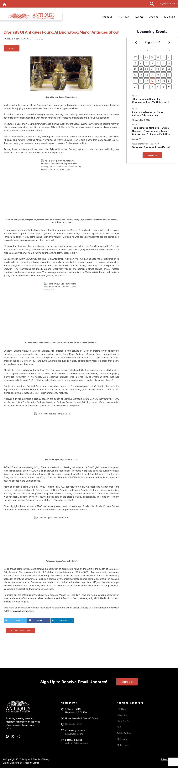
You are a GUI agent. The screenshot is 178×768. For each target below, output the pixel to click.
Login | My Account (168, 3)
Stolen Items (123, 745)
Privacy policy (168, 759)
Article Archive (124, 733)
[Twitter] (13, 737)
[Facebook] (8, 737)
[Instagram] (19, 737)
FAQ (119, 727)
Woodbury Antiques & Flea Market (151, 147)
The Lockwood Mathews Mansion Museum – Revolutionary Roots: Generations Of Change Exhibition (151, 131)
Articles (153, 16)
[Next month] (169, 42)
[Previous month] (136, 42)
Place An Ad (123, 721)
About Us (107, 16)
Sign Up (127, 681)
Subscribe (122, 715)
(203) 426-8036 (73, 724)
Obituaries (122, 739)
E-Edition (169, 16)
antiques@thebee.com (76, 743)
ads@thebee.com (74, 733)
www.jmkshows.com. (23, 611)
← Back (11, 48)
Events (139, 16)
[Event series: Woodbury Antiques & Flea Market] (158, 143)
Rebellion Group (31, 762)
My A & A (124, 16)
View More (152, 155)
